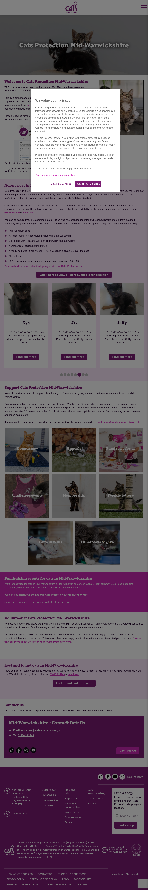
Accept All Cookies (88, 184)
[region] (75, 140)
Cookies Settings (61, 184)
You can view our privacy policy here (56, 175)
